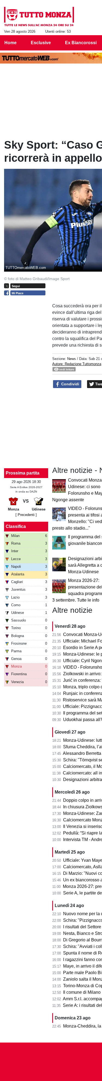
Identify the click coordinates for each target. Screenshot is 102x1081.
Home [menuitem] (10, 42)
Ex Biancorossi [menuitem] (81, 42)
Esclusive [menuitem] (41, 42)
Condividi (69, 384)
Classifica (16, 526)
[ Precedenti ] (26, 515)
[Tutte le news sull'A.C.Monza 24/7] (39, 16)
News (71, 359)
